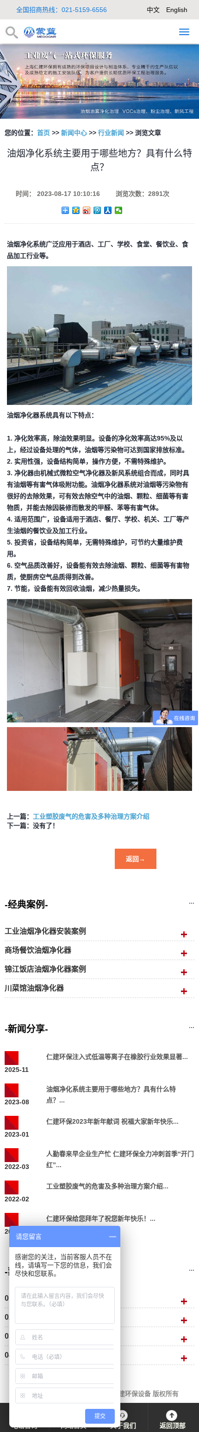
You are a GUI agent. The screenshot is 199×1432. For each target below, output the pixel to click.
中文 (153, 9)
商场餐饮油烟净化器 (38, 950)
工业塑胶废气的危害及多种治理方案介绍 (91, 816)
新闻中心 (74, 132)
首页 (43, 132)
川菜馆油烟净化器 (34, 988)
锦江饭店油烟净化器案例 (45, 969)
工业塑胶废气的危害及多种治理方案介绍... (107, 1186)
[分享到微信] (119, 210)
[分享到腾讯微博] (97, 210)
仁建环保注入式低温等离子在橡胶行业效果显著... (117, 1056)
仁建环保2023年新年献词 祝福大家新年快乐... (112, 1121)
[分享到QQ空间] (76, 210)
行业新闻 (111, 132)
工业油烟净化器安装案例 (45, 931)
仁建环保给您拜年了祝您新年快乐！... (100, 1218)
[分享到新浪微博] (87, 210)
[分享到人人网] (108, 210)
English (176, 9)
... (191, 901)
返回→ (135, 859)
